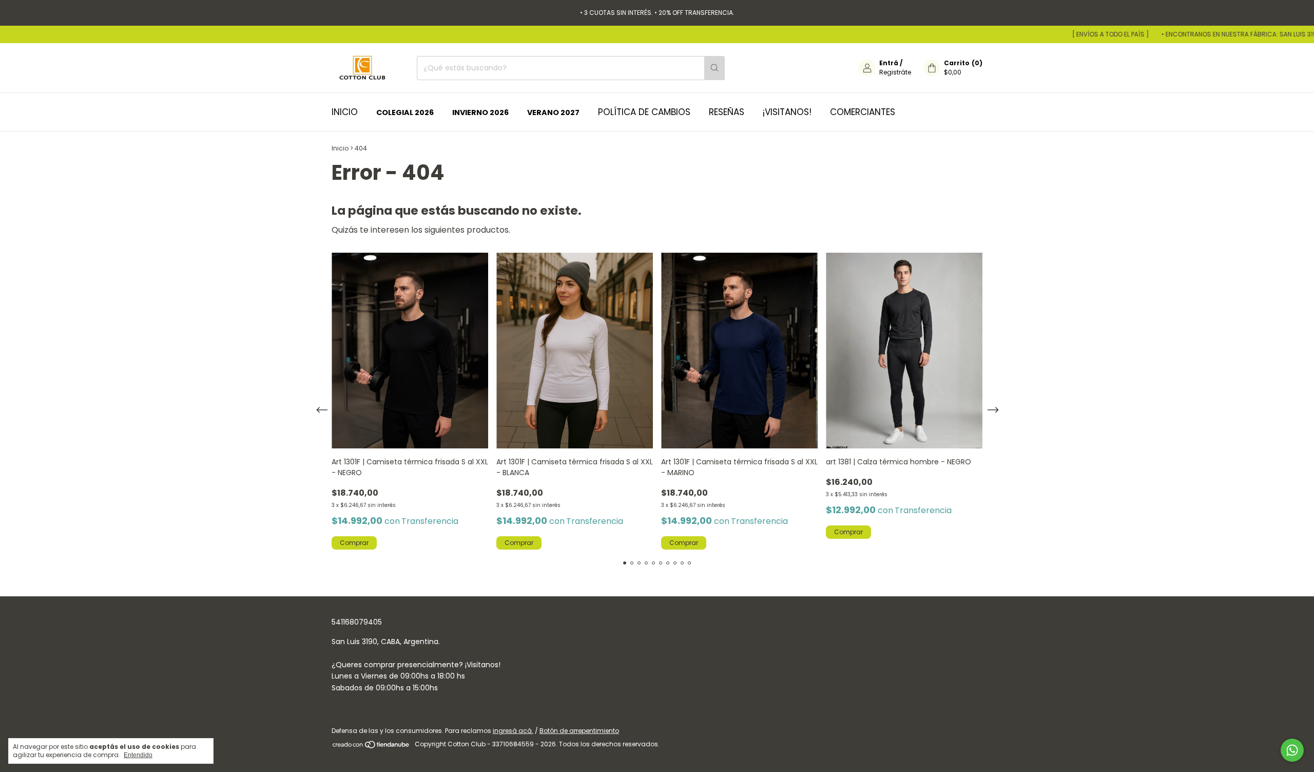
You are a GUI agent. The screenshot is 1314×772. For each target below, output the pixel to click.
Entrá (888, 63)
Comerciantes (862, 112)
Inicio (345, 112)
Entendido (138, 755)
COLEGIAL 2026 (405, 112)
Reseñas (726, 112)
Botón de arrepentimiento (579, 730)
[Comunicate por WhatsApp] (1292, 750)
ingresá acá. (513, 730)
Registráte (895, 72)
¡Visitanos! (787, 112)
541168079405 (357, 622)
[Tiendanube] (371, 746)
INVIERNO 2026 (480, 112)
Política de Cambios (644, 112)
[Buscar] (714, 68)
